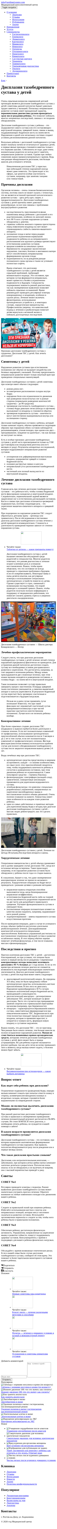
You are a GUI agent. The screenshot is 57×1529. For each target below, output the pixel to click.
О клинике (12, 12)
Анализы (11, 1505)
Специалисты (13, 32)
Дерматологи (18, 39)
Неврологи (17, 46)
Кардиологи (18, 41)
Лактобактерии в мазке (12, 1402)
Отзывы (16, 17)
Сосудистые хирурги (22, 59)
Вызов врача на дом (16, 1500)
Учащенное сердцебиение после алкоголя (26, 1431)
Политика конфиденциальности (22, 1484)
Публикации (18, 22)
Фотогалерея (18, 19)
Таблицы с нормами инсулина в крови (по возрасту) (26, 1387)
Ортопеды (17, 49)
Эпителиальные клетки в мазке (16, 1416)
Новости (11, 1479)
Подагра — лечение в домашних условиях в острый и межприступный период (33, 1334)
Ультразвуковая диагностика (25, 66)
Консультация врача (16, 1498)
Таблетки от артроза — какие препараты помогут (30, 549)
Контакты (11, 76)
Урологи (16, 68)
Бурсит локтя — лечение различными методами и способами (30, 1313)
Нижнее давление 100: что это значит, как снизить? (25, 1392)
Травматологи (18, 63)
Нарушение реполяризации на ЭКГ (18, 1421)
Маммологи (17, 44)
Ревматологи (18, 56)
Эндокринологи (19, 71)
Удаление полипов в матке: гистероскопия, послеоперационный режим (21, 1410)
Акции (15, 24)
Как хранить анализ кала (12, 1397)
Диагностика (13, 1503)
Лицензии (17, 14)
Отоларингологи (20, 51)
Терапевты (17, 61)
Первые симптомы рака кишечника (29, 1294)
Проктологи (18, 54)
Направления (13, 27)
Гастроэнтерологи (20, 34)
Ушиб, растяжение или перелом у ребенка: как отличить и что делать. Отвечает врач (29, 1451)
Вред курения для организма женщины (25, 1445)
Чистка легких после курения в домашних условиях (31, 1460)
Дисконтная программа (18, 1495)
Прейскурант (13, 73)
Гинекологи (17, 37)
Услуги (10, 29)
